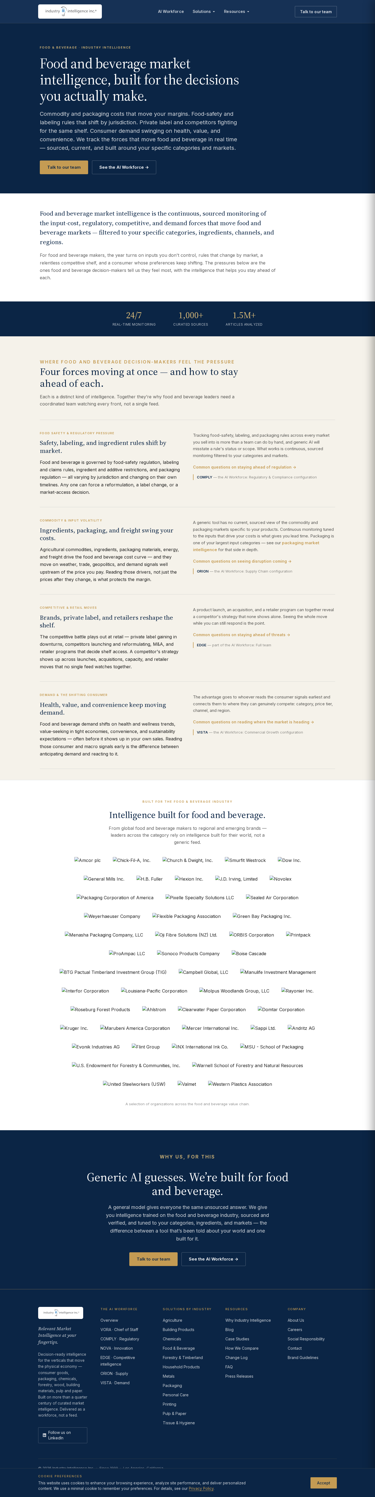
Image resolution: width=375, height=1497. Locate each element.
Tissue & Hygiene (179, 1422)
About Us (296, 1320)
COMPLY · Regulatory (119, 1339)
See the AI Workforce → (124, 167)
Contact (295, 1348)
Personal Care (176, 1394)
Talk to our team (316, 11)
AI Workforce (171, 11)
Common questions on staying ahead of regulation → (244, 467)
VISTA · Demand (115, 1382)
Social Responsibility (306, 1339)
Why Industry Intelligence (248, 1320)
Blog (229, 1329)
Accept (323, 1482)
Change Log (236, 1357)
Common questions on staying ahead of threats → (241, 634)
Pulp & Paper (174, 1413)
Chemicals (172, 1339)
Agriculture (172, 1320)
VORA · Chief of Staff (119, 1329)
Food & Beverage (179, 1348)
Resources (234, 11)
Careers (295, 1329)
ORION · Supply (114, 1373)
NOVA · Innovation (116, 1348)
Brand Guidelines (303, 1357)
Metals (169, 1376)
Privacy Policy (201, 1488)
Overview (109, 1320)
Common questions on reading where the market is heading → (253, 722)
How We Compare (242, 1348)
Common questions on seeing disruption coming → (242, 561)
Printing (169, 1404)
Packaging (172, 1385)
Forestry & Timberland (183, 1357)
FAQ (229, 1367)
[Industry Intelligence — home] (70, 11)
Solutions (202, 11)
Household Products (181, 1367)
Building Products (178, 1329)
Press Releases (239, 1376)
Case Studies (237, 1339)
